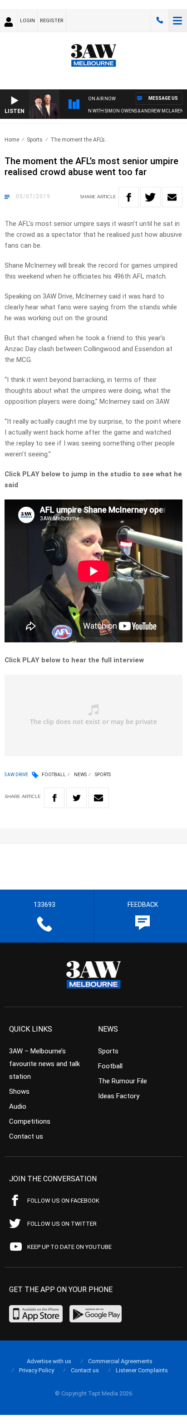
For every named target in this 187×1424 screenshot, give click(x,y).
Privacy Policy (36, 1370)
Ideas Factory (118, 1096)
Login (27, 21)
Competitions (29, 1121)
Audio (17, 1106)
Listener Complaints (142, 1370)
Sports (35, 140)
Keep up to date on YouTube (69, 1246)
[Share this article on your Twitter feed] (150, 197)
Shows (19, 1091)
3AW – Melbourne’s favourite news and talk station (44, 1064)
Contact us (26, 1136)
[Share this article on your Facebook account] (128, 197)
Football (54, 774)
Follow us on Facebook (63, 1200)
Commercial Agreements (120, 1361)
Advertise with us (49, 1361)
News (80, 774)
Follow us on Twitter (62, 1223)
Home (12, 140)
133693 (159, 20)
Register (52, 21)
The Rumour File (122, 1081)
